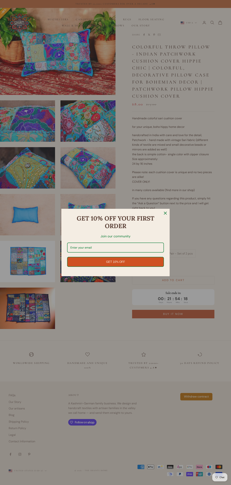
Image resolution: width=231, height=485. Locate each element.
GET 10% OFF (115, 261)
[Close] (165, 213)
